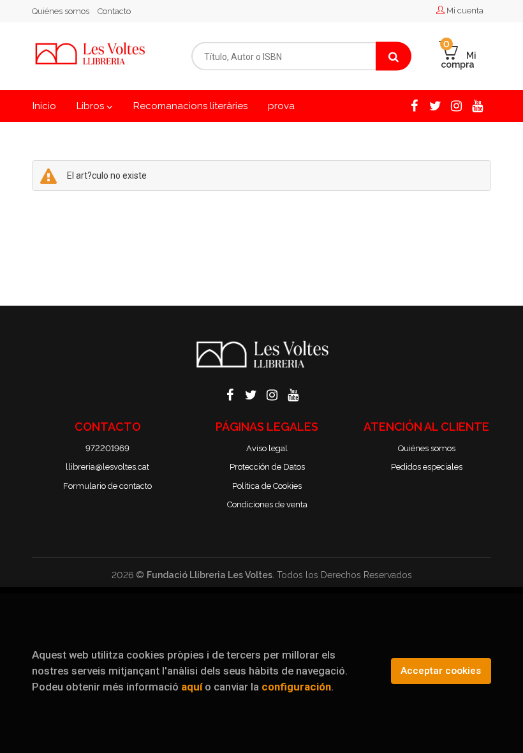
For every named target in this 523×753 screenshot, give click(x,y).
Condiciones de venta (267, 504)
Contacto (114, 11)
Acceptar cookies (441, 670)
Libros (92, 106)
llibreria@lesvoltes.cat (107, 467)
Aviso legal (267, 448)
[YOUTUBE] (477, 104)
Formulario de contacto (107, 486)
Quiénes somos (60, 11)
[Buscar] (393, 56)
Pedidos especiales (426, 467)
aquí (191, 686)
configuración (296, 686)
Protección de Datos (267, 467)
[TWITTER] (435, 104)
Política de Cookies (267, 486)
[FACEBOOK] (414, 104)
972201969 (107, 448)
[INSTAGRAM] (456, 104)
